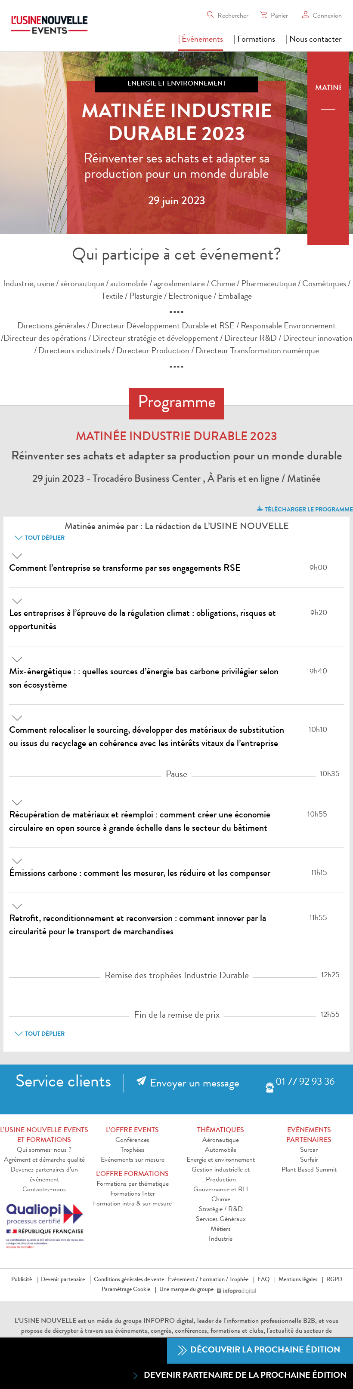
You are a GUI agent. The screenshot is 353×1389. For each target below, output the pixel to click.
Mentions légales (298, 1280)
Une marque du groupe (186, 1290)
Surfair (309, 1160)
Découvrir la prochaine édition (264, 1350)
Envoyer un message (194, 1084)
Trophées (133, 1150)
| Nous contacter (314, 40)
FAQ (263, 1280)
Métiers (221, 1229)
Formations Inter (132, 1194)
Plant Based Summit (309, 1170)
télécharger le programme (308, 510)
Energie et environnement (220, 1160)
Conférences (132, 1140)
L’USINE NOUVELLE (45, 1321)
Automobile (220, 1150)
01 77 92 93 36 (305, 1083)
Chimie (220, 1199)
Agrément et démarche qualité (44, 1160)
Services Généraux (221, 1219)
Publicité (21, 1280)
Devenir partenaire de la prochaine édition (245, 1376)
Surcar (309, 1150)
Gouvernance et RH (220, 1190)
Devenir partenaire (63, 1280)
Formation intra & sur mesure (132, 1204)
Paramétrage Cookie (126, 1290)
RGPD (334, 1280)
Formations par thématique (132, 1184)
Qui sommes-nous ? (44, 1150)
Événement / (183, 1280)
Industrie (220, 1239)
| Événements (200, 40)
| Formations (254, 40)
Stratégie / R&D (221, 1209)
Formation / (213, 1280)
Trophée (238, 1280)
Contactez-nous (44, 1190)
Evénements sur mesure (132, 1160)
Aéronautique (220, 1140)
